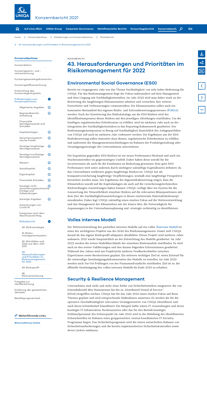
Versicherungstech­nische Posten (31, 139)
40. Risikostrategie (33, 227)
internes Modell (168, 227)
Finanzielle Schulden (31, 180)
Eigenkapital (27, 174)
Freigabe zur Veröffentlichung (24, 282)
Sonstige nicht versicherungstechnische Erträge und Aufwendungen (34, 190)
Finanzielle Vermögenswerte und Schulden (32, 124)
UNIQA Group (54, 28)
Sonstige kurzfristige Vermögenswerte (31, 155)
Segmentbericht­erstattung (29, 114)
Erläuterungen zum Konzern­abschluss (73, 37)
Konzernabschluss (169, 28)
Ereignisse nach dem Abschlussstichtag (31, 214)
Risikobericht (107, 37)
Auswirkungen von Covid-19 (30, 206)
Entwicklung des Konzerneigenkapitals (28, 92)
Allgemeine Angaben (31, 107)
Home (18, 37)
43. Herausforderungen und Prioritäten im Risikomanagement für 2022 (55, 44)
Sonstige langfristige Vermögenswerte (31, 147)
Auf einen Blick (33, 28)
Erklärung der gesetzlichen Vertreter (31, 291)
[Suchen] (181, 28)
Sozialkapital (27, 168)
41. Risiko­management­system (34, 234)
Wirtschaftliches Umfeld (27, 323)
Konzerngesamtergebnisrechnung (33, 79)
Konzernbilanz (23, 65)
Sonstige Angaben (30, 199)
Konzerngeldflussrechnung (30, 85)
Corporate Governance (80, 28)
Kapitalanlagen (28, 132)
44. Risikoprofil (30, 267)
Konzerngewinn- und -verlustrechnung (28, 72)
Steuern (24, 162)
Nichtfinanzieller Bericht (112, 28)
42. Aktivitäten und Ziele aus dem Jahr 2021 (33, 243)
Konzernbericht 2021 (56, 17)
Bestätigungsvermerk (27, 298)
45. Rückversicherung (32, 274)
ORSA (173, 110)
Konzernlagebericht (142, 28)
